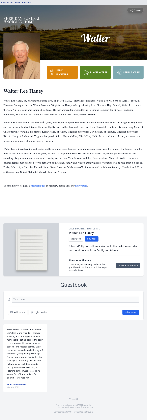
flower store (81, 185)
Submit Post (130, 312)
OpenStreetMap (76, 412)
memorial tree (38, 185)
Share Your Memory (128, 265)
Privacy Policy (65, 407)
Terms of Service (81, 407)
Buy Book (91, 238)
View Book (76, 238)
